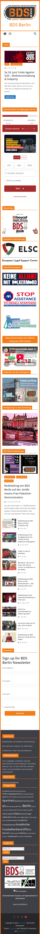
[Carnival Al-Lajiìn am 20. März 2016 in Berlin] (9, 626)
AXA (32, 801)
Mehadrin (6, 833)
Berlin (27, 806)
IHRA (30, 817)
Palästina (23, 833)
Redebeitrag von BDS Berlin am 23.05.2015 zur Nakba (27, 637)
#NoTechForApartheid (19, 791)
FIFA (31, 810)
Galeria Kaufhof (8, 814)
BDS (4, 806)
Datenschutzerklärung (10, 782)
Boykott (11, 810)
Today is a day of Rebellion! (24, 552)
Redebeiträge (9, 481)
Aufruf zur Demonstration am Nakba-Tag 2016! (24, 611)
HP (12, 817)
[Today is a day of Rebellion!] (9, 554)
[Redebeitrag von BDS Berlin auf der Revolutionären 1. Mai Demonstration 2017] (9, 584)
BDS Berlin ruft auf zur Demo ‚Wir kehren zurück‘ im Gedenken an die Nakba (26, 566)
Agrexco (5, 797)
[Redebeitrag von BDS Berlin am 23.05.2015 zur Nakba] (9, 638)
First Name (6, 681)
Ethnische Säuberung (24, 810)
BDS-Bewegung (11, 806)
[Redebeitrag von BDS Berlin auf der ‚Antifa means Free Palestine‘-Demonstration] (20, 464)
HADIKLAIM (6, 817)
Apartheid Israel (20, 801)
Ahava (10, 797)
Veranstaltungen (16, 64)
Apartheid (8, 800)
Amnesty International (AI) (25, 797)
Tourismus (28, 836)
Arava (29, 801)
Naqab (17, 833)
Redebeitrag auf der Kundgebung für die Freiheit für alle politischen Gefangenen (26, 538)
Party (7, 64)
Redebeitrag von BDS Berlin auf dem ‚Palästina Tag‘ (25, 523)
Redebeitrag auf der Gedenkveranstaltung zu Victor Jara (27, 597)
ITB (30, 830)
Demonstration (9, 477)
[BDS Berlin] (4, 33)
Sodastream (13, 836)
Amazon (14, 797)
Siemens (4, 836)
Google (28, 814)
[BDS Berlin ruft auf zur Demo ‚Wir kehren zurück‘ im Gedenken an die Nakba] (9, 567)
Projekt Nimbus (31, 833)
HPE (14, 817)
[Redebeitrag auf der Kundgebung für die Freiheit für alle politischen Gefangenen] (9, 539)
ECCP (16, 810)
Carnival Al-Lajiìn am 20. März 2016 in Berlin (26, 624)
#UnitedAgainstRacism (27, 794)
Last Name (6, 694)
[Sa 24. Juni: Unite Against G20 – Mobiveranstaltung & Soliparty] (20, 57)
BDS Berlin (20, 25)
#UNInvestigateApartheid (11, 794)
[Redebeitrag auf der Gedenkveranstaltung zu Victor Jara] (9, 599)
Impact (35, 817)
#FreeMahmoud (7, 791)
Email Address (7, 668)
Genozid (23, 814)
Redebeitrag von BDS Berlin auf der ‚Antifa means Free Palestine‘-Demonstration (18, 491)
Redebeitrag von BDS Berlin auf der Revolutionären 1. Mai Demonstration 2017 (26, 582)
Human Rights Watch (23, 817)
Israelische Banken (12, 820)
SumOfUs (21, 836)
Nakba (12, 833)
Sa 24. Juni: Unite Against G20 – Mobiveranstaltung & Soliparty (19, 75)
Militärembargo (21, 477)
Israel (4, 820)
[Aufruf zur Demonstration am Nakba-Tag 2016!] (9, 613)
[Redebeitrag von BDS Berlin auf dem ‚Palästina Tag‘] (9, 524)
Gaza (17, 813)
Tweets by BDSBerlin (20, 904)
